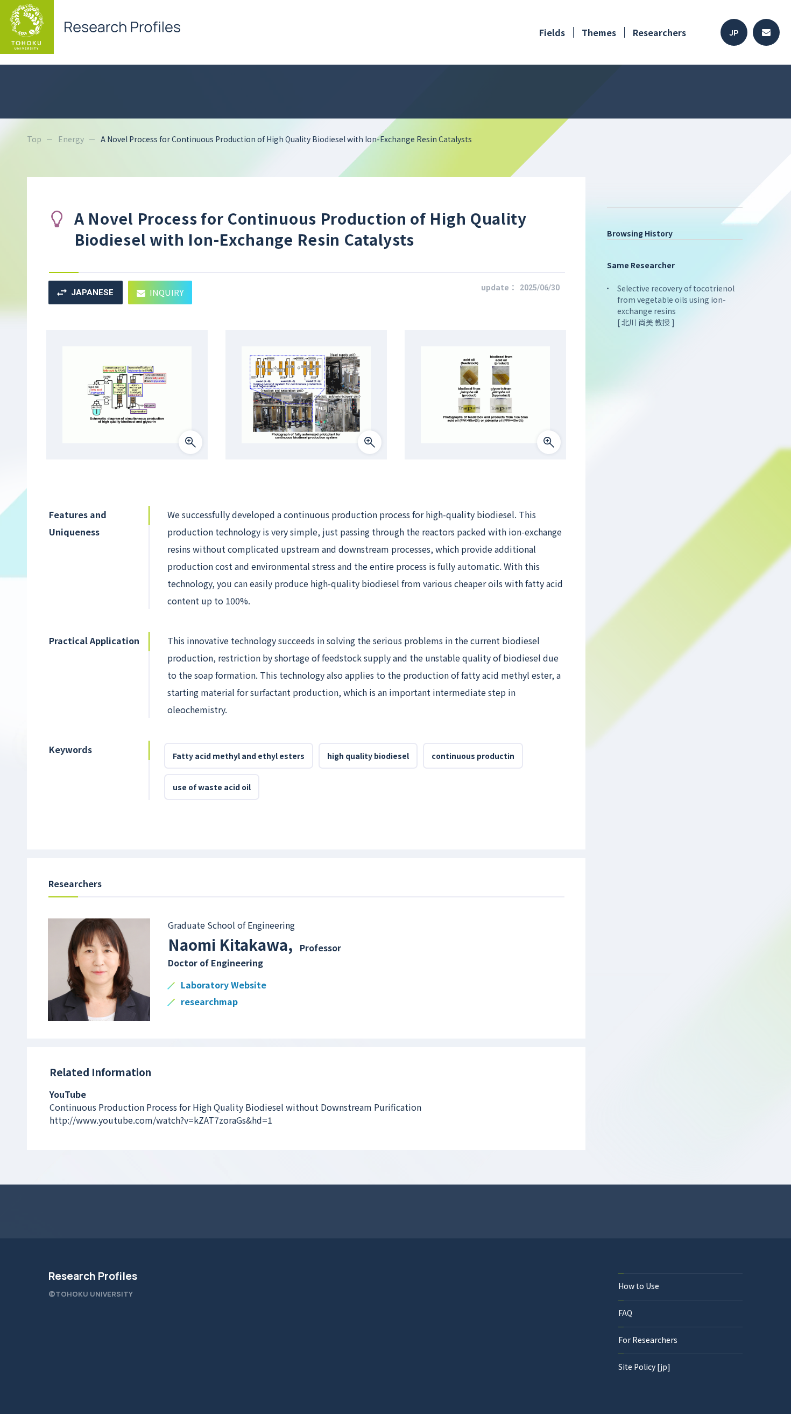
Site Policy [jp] (644, 1366)
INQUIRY (166, 292)
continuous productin (473, 755)
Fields (552, 32)
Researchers (659, 32)
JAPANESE (92, 292)
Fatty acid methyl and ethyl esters (239, 755)
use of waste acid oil (212, 787)
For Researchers (647, 1339)
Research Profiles (92, 1276)
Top (34, 139)
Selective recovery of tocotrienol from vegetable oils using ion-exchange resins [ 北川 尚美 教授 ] (675, 305)
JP (734, 32)
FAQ (625, 1312)
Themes (599, 32)
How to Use (638, 1285)
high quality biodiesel (368, 755)
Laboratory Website (223, 985)
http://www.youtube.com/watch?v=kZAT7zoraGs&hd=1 (161, 1119)
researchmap (209, 1002)
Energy (71, 139)
